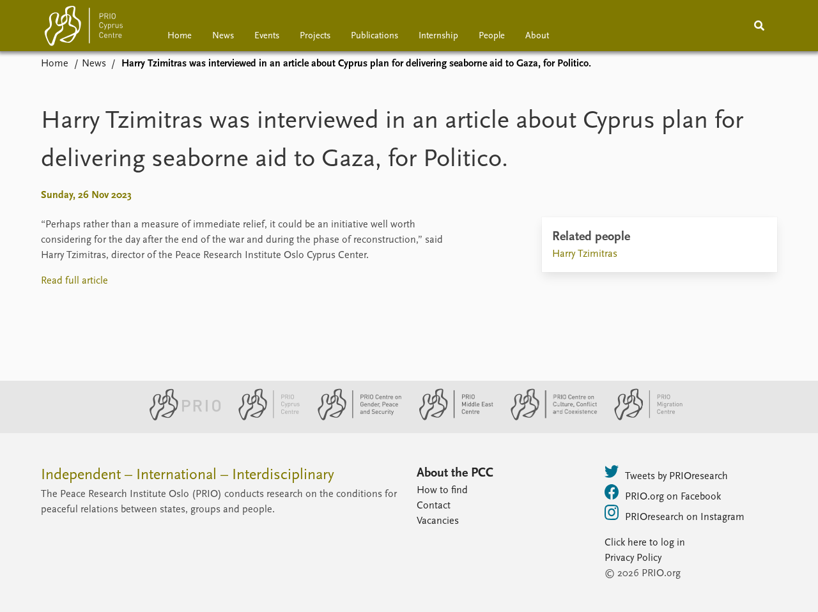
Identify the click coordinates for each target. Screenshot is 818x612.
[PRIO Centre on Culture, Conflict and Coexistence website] (549, 418)
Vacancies (438, 521)
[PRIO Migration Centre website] (641, 418)
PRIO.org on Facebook (673, 497)
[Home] (84, 28)
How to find (442, 491)
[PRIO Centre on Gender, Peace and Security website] (354, 418)
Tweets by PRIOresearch (676, 476)
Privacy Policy (633, 558)
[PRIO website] (179, 418)
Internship (438, 36)
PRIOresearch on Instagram (685, 517)
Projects (315, 36)
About (537, 36)
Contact (434, 506)
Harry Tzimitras (584, 254)
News (223, 36)
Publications (374, 36)
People (492, 36)
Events (266, 36)
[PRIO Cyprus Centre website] (264, 418)
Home (179, 36)
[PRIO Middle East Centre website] (451, 418)
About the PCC (455, 473)
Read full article (74, 281)
